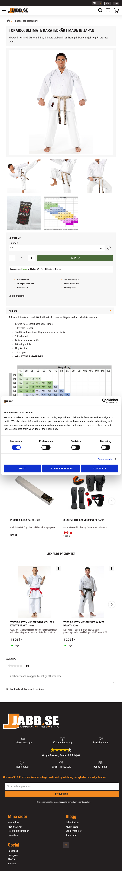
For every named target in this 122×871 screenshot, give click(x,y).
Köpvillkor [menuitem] (13, 835)
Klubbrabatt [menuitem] (72, 826)
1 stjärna (9, 665)
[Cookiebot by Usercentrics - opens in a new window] (104, 400)
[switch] (46, 447)
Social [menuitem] (13, 845)
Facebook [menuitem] (13, 851)
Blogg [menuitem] (71, 816)
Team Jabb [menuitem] (71, 835)
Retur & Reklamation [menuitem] (18, 831)
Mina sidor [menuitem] (17, 816)
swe (107, 3)
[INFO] (89, 538)
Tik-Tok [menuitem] (11, 859)
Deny (22, 468)
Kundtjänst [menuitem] (13, 822)
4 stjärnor (18, 665)
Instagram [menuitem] (13, 855)
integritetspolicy (83, 802)
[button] (5, 10)
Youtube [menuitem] (12, 863)
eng (116, 3)
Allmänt (13, 310)
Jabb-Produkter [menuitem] (73, 831)
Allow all (100, 468)
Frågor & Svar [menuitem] (15, 826)
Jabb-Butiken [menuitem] (72, 822)
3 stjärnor (15, 665)
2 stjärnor (12, 665)
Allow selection (61, 468)
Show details (105, 459)
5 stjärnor (20, 665)
